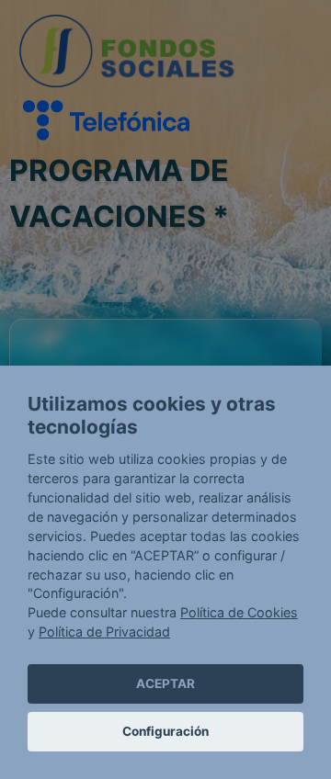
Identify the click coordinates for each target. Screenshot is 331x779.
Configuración (165, 731)
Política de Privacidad (104, 631)
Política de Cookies (239, 612)
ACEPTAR (165, 683)
